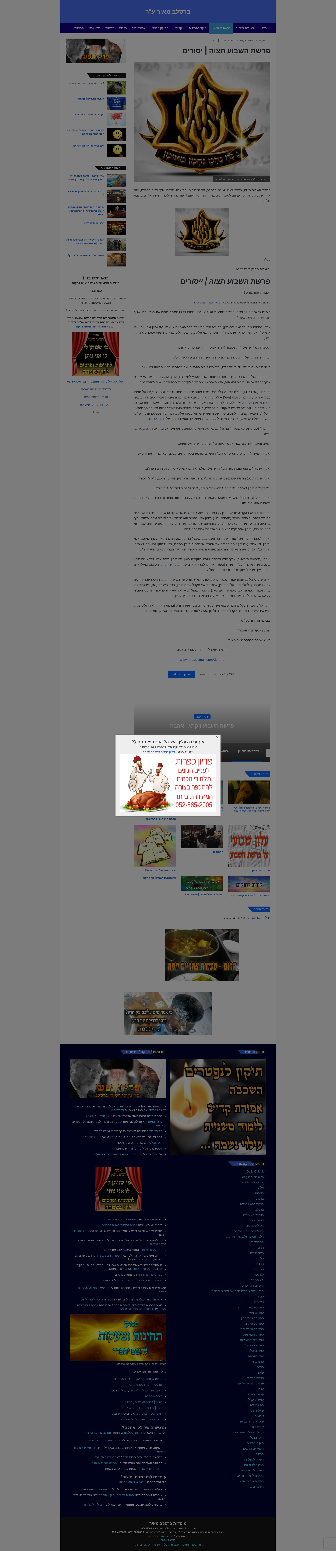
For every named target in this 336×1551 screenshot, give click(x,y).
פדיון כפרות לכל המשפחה (159, 752)
